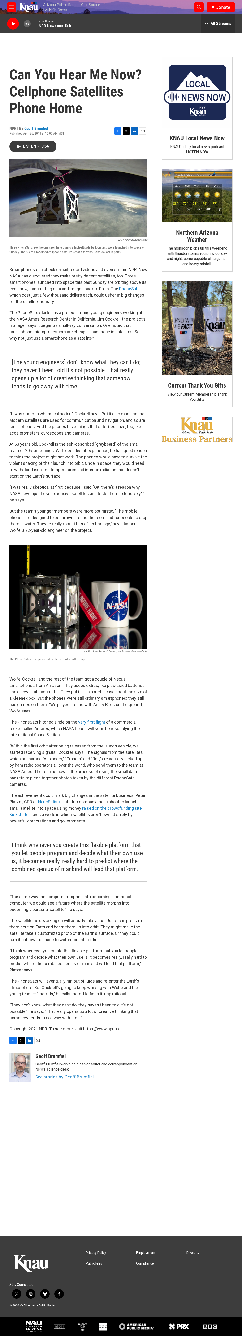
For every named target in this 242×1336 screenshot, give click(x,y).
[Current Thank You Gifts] (197, 328)
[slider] (34, 23)
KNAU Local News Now (197, 138)
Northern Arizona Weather (197, 236)
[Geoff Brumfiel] (20, 1067)
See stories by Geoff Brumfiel (64, 1077)
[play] (13, 23)
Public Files (94, 1263)
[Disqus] (121, 1172)
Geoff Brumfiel (36, 128)
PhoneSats (129, 288)
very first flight (91, 722)
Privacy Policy (96, 1253)
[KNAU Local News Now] (197, 92)
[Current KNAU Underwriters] (197, 429)
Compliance (145, 1263)
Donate (223, 7)
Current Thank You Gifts (197, 385)
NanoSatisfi (49, 801)
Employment (145, 1253)
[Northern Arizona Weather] (197, 195)
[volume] (27, 23)
